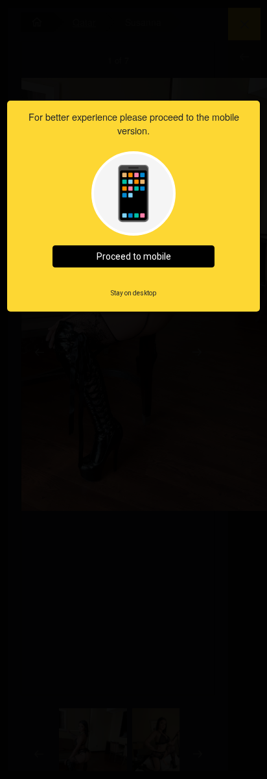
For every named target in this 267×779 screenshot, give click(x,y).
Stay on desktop (133, 293)
